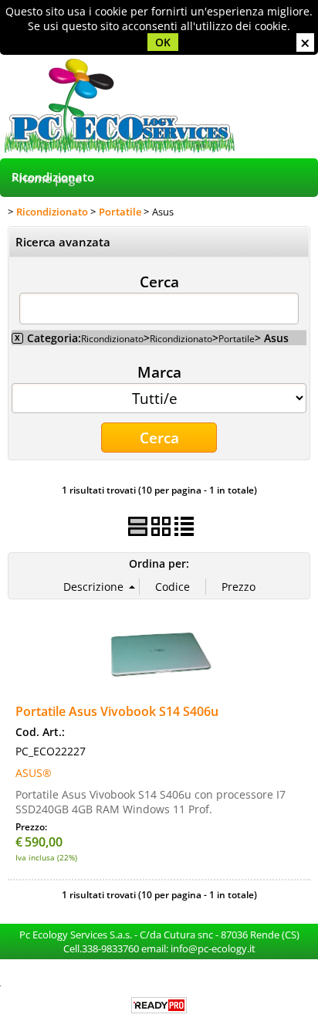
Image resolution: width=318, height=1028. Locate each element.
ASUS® (33, 772)
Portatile (236, 338)
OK (163, 42)
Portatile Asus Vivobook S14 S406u (116, 711)
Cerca (159, 281)
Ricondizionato (53, 177)
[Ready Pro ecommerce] (159, 1005)
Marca (159, 371)
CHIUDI (305, 42)
